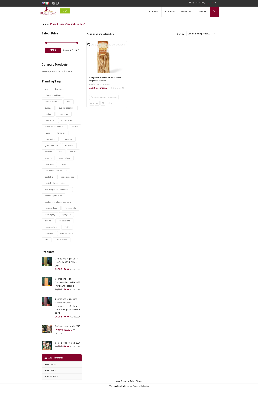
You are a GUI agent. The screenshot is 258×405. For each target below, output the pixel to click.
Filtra (52, 50)
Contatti (202, 11)
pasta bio (49, 177)
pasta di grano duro (53, 196)
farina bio (61, 133)
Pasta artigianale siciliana (56, 171)
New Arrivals (50, 364)
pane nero (49, 164)
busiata (48, 108)
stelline (48, 221)
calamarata (63, 114)
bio (46, 89)
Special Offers (51, 376)
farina (47, 133)
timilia (67, 227)
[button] (204, 2)
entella (75, 127)
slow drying (50, 214)
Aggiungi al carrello (91, 103)
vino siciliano (61, 240)
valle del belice (66, 233)
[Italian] (47, 1)
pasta (63, 164)
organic (48, 158)
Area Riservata (122, 381)
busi (68, 102)
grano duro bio (51, 145)
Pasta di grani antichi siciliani (57, 189)
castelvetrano (67, 120)
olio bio (73, 152)
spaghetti (66, 214)
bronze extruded (52, 102)
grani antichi (50, 139)
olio (61, 152)
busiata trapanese (66, 108)
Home (45, 24)
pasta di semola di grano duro (58, 202)
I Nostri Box (186, 11)
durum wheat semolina (54, 127)
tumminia (49, 233)
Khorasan (69, 145)
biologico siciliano (53, 95)
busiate (48, 114)
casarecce (49, 120)
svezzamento (64, 221)
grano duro (67, 139)
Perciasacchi (70, 208)
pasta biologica (67, 177)
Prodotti (169, 11)
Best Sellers (50, 370)
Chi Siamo (153, 11)
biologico (59, 89)
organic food (64, 158)
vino (47, 240)
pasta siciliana (51, 208)
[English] (43, 1)
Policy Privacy (136, 381)
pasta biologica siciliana (55, 183)
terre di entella (51, 227)
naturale (48, 152)
